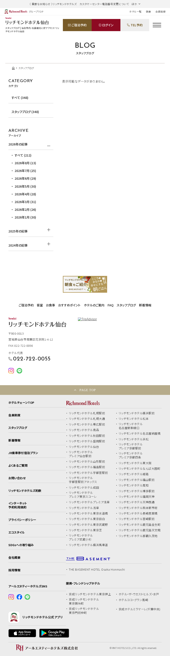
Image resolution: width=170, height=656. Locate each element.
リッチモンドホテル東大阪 (135, 463)
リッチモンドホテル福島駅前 (87, 467)
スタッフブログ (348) (25, 111)
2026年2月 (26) (25, 209)
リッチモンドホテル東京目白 (87, 519)
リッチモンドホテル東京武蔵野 (88, 525)
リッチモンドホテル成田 (84, 488)
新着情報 (145, 305)
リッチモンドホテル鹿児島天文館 (140, 530)
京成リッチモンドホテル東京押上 (90, 594)
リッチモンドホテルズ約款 (24, 491)
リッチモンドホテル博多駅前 (137, 491)
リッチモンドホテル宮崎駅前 (137, 519)
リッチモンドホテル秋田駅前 (87, 436)
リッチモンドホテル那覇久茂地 (138, 536)
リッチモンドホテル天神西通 (137, 502)
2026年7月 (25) (25, 170)
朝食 (148, 11)
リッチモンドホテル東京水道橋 (88, 513)
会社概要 (14, 558)
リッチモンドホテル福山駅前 (137, 480)
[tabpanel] (85, 284)
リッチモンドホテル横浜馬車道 (88, 545)
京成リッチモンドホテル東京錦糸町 (84, 601)
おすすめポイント (69, 305)
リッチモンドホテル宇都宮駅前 (88, 473)
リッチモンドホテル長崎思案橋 (138, 513)
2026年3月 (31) (25, 202)
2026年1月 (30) (25, 217)
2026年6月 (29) (25, 178)
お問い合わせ (17, 478)
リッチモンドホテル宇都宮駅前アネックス (83, 480)
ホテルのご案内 (94, 305)
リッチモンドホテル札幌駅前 (87, 413)
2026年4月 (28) (25, 194)
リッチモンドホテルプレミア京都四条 (131, 455)
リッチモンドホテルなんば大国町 (139, 469)
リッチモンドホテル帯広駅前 (87, 424)
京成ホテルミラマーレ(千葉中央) (139, 609)
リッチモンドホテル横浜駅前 (137, 413)
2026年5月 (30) (25, 186)
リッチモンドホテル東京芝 (85, 530)
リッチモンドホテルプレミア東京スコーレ (83, 495)
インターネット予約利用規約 (17, 505)
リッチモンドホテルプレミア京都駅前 (131, 446)
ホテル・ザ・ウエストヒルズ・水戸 (139, 594)
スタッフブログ (126, 305)
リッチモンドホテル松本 (134, 419)
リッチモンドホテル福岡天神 (137, 497)
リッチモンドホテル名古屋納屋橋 (140, 433)
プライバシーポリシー (22, 520)
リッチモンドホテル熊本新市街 (138, 508)
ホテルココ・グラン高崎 (133, 600)
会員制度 (160, 11)
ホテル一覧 (135, 11)
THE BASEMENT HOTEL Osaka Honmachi (97, 569)
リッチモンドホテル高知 (134, 485)
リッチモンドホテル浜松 (134, 439)
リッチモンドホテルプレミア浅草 (89, 502)
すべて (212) (23, 155)
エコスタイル (16, 532)
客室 (40, 305)
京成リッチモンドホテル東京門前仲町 (84, 611)
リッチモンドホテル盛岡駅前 (87, 441)
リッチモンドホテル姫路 (134, 474)
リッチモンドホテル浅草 (84, 508)
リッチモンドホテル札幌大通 (87, 419)
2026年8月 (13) (25, 163)
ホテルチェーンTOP (21, 403)
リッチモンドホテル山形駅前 (87, 462)
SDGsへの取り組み (21, 545)
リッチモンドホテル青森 (84, 430)
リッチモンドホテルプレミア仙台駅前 (81, 454)
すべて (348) (20, 97)
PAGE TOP (87, 390)
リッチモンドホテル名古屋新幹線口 (131, 426)
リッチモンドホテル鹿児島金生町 (140, 525)
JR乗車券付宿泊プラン (23, 453)
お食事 (50, 305)
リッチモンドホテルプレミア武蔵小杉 (81, 537)
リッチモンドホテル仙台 (84, 447)
